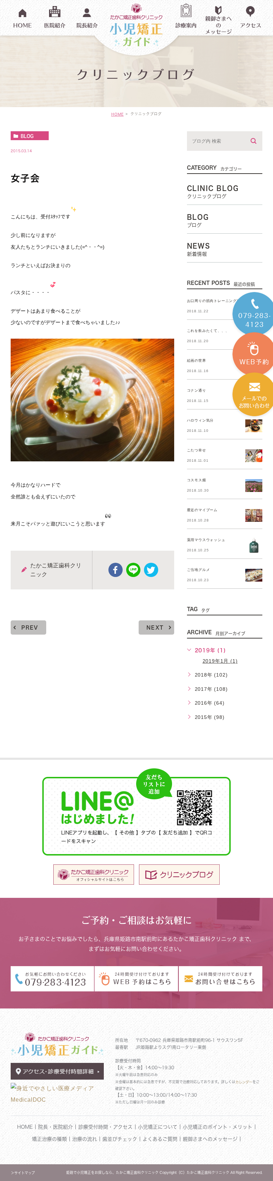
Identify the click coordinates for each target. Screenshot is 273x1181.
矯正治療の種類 (49, 1139)
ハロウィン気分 (200, 420)
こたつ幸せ (196, 450)
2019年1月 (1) (220, 661)
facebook (115, 570)
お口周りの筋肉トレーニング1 (213, 301)
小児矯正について (158, 1126)
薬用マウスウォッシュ (206, 540)
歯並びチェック (119, 1139)
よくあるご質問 (160, 1139)
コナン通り (196, 390)
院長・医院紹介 (55, 1126)
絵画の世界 (196, 360)
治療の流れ (84, 1139)
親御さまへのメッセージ (210, 1139)
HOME (117, 114)
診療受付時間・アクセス (106, 1126)
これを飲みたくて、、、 (208, 331)
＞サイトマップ (23, 1173)
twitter (151, 570)
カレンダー (243, 1082)
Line (133, 570)
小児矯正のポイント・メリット (217, 1126)
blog (27, 136)
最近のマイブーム (202, 510)
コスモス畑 (196, 480)
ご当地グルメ (198, 570)
